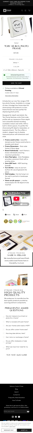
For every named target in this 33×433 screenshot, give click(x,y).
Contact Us (16, 395)
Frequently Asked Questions (16, 397)
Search (16, 392)
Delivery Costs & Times (16, 386)
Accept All (24, 430)
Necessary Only (9, 430)
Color (16, 66)
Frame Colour (16, 59)
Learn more (12, 426)
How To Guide (16, 400)
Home (16, 43)
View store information (11, 95)
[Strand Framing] (7, 10)
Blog (16, 389)
